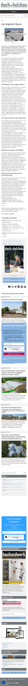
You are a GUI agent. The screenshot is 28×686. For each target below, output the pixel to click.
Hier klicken (16, 349)
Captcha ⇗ (20, 350)
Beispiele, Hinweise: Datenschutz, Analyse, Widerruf (14, 358)
